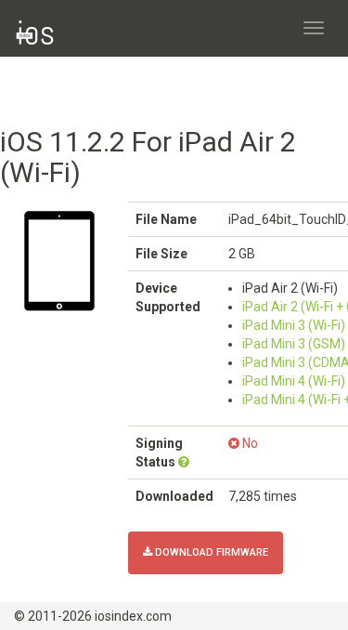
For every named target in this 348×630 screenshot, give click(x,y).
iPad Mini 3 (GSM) (293, 343)
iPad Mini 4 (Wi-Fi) (293, 381)
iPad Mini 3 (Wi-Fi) (293, 325)
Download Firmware (210, 552)
